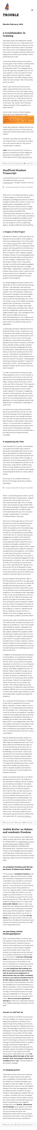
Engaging (19, 163)
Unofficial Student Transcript (14, 172)
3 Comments (29, 163)
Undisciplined (8, 183)
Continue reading (24, 816)
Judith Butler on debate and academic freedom (18, 831)
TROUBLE (11, 15)
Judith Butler (28, 1124)
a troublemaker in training (14, 34)
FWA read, (25, 157)
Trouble (14, 243)
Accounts (19, 822)
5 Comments (28, 822)
